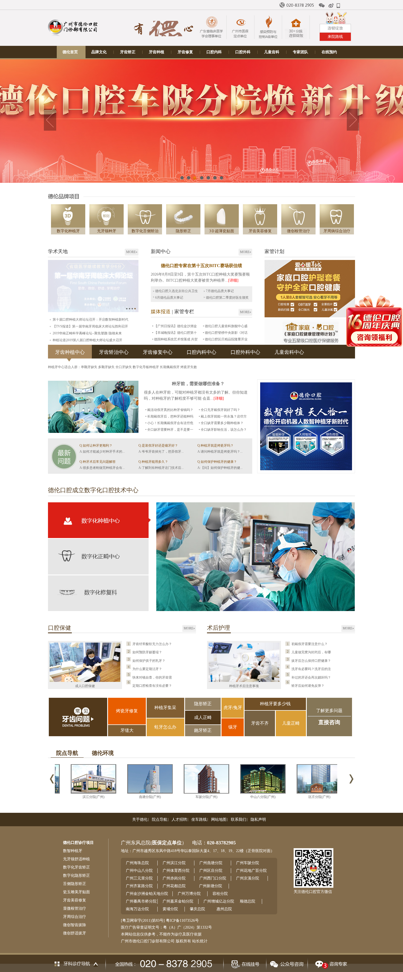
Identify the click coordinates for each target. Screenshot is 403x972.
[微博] (331, 5)
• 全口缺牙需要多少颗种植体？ (221, 423)
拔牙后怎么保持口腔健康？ (311, 661)
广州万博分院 (189, 894)
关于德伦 (139, 819)
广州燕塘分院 (210, 863)
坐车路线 (199, 819)
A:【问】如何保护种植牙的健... (220, 468)
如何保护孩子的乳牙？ (148, 661)
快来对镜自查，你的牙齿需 (152, 677)
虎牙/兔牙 (232, 707)
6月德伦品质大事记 (169, 297)
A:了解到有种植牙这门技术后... (161, 468)
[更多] (63, 473)
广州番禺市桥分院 (141, 901)
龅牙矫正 (203, 730)
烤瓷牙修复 (127, 710)
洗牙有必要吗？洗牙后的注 (311, 669)
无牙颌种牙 (106, 231)
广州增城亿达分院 (218, 901)
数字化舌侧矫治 (145, 231)
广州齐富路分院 (139, 886)
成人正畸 (203, 717)
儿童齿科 (271, 52)
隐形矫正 (183, 231)
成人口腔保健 (85, 686)
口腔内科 (214, 52)
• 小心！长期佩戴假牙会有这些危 (169, 423)
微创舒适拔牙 (74, 933)
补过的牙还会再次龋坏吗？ (311, 677)
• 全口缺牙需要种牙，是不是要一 (169, 430)
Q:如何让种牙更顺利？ (96, 445)
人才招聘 (179, 819)
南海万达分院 (137, 909)
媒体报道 (161, 311)
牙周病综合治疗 (336, 231)
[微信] (322, 5)
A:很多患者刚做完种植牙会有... (102, 468)
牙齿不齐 (260, 723)
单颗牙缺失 (89, 367)
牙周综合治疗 (74, 917)
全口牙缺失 (124, 367)
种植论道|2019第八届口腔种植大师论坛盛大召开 (87, 340)
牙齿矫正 (127, 52)
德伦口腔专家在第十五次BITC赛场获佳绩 (201, 265)
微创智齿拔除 (74, 925)
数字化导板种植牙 (146, 367)
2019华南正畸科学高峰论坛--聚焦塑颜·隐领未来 (87, 333)
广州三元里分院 (139, 878)
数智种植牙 (72, 851)
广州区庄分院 (210, 871)
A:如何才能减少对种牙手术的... (102, 451)
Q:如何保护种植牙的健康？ (217, 462)
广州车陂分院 (247, 863)
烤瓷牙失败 (188, 367)
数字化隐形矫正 (76, 875)
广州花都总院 (174, 886)
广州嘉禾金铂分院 (178, 901)
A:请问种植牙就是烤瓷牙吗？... (220, 451)
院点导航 (67, 753)
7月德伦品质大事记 (220, 291)
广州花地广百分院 (251, 871)
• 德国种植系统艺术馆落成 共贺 (175, 339)
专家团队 (300, 52)
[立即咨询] (329, 962)
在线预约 (329, 52)
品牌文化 (99, 52)
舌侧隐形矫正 (74, 884)
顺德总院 (247, 901)
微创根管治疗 (298, 231)
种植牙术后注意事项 (244, 686)
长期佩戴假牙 (170, 367)
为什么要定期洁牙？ (147, 669)
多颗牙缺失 (106, 367)
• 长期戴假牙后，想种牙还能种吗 (169, 416)
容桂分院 (220, 894)
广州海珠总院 (137, 863)
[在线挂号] (244, 962)
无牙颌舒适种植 (76, 859)
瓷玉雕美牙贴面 (76, 892)
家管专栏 (184, 311)
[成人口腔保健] (85, 681)
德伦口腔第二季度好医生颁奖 (227, 297)
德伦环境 (103, 753)
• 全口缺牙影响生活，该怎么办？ (223, 430)
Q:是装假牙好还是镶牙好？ (158, 445)
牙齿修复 (185, 52)
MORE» (131, 252)
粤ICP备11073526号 (182, 920)
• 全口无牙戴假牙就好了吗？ (219, 410)
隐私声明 (258, 819)
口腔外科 (243, 52)
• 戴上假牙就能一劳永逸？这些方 (223, 416)
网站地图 (218, 819)
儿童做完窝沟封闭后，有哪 (311, 652)
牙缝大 (127, 730)
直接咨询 (329, 722)
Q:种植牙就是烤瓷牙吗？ (215, 445)
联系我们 (238, 819)
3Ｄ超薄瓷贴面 (221, 231)
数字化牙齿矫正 (76, 867)
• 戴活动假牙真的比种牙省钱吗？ (169, 410)
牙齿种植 (156, 52)
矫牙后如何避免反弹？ (307, 686)
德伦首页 (70, 52)
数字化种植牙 (68, 231)
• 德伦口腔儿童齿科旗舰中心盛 (225, 326)
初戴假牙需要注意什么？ (309, 644)
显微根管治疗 (74, 908)
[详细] (233, 280)
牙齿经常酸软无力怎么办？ (152, 644)
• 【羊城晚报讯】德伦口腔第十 (174, 333)
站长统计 (200, 941)
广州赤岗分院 (174, 878)
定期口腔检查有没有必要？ (152, 686)
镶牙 (232, 727)
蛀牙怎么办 (165, 727)
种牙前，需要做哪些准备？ (198, 383)
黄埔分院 (170, 909)
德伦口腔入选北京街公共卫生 (176, 291)
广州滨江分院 (174, 863)
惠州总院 (224, 909)
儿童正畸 (291, 723)
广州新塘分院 (210, 886)
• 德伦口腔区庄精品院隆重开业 (225, 339)
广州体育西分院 (176, 871)
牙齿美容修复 (260, 231)
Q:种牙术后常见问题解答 (98, 462)
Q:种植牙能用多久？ (153, 462)
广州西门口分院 (212, 878)
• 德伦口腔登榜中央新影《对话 (225, 333)
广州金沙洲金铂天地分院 (147, 894)
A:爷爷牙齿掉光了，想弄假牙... (161, 451)
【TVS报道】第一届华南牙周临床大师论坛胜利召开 (90, 326)
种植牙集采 (165, 707)
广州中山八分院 (139, 871)
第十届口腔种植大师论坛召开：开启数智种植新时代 (90, 319)
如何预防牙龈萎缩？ (147, 652)
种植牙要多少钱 (275, 703)
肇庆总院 (197, 909)
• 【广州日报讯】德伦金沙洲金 (174, 326)
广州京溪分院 (247, 878)
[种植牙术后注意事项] (244, 681)
